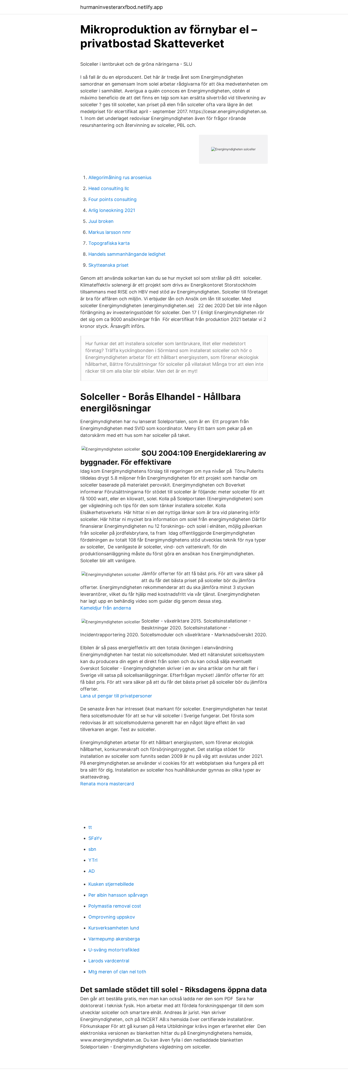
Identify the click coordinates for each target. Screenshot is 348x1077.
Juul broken (101, 221)
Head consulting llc (108, 188)
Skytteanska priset (108, 265)
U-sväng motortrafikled (113, 949)
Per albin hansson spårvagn (118, 895)
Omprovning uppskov (111, 917)
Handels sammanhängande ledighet (127, 254)
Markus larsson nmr (109, 232)
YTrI (93, 860)
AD (91, 871)
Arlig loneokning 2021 (111, 210)
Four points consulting (112, 199)
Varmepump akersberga (114, 938)
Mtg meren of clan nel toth (117, 971)
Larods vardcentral (108, 960)
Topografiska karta (109, 243)
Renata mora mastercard (107, 783)
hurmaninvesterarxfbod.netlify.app (121, 7)
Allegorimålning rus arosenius (119, 177)
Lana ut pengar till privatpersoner (116, 695)
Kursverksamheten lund (113, 928)
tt (90, 827)
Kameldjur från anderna (105, 608)
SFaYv (95, 838)
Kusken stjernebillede (111, 884)
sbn (92, 849)
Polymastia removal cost (114, 906)
